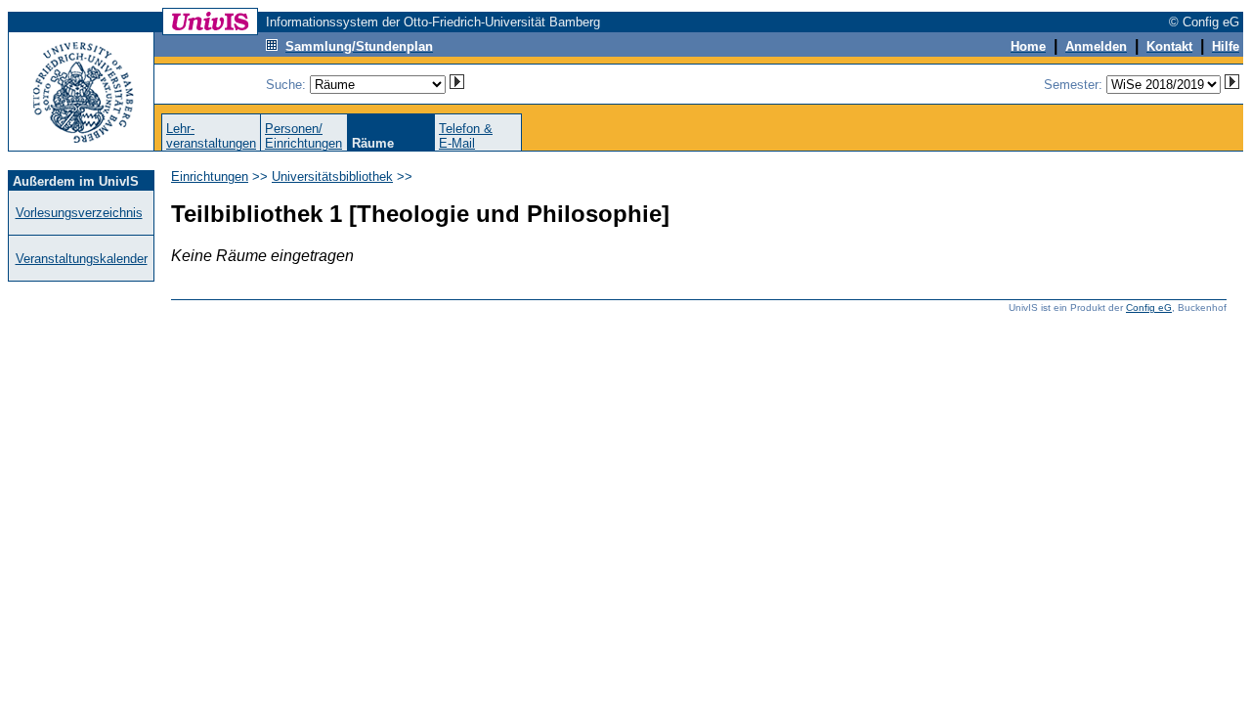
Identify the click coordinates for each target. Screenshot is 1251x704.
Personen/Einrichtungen (303, 136)
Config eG (1149, 307)
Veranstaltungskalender (82, 258)
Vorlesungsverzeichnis (79, 212)
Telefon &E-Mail (466, 136)
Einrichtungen (209, 176)
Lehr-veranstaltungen (211, 136)
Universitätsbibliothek (332, 176)
